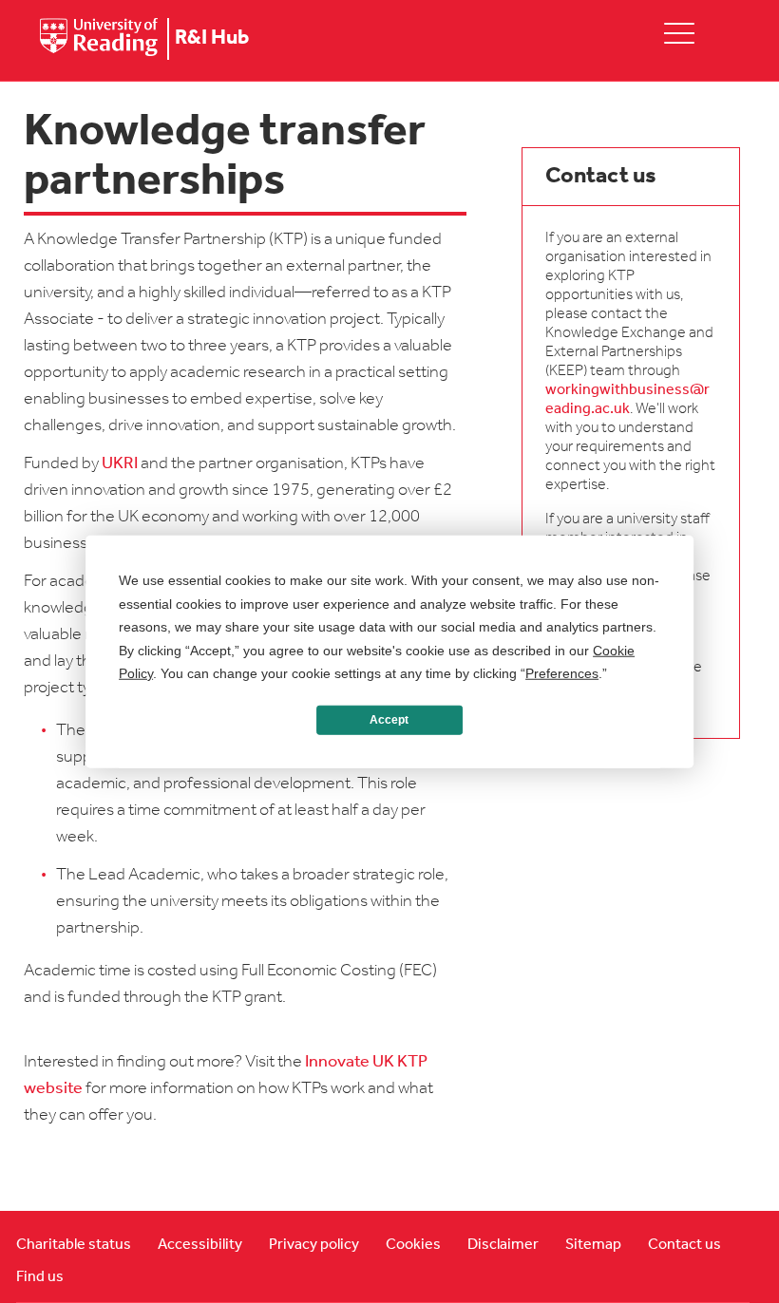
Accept (389, 720)
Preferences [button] (561, 673)
